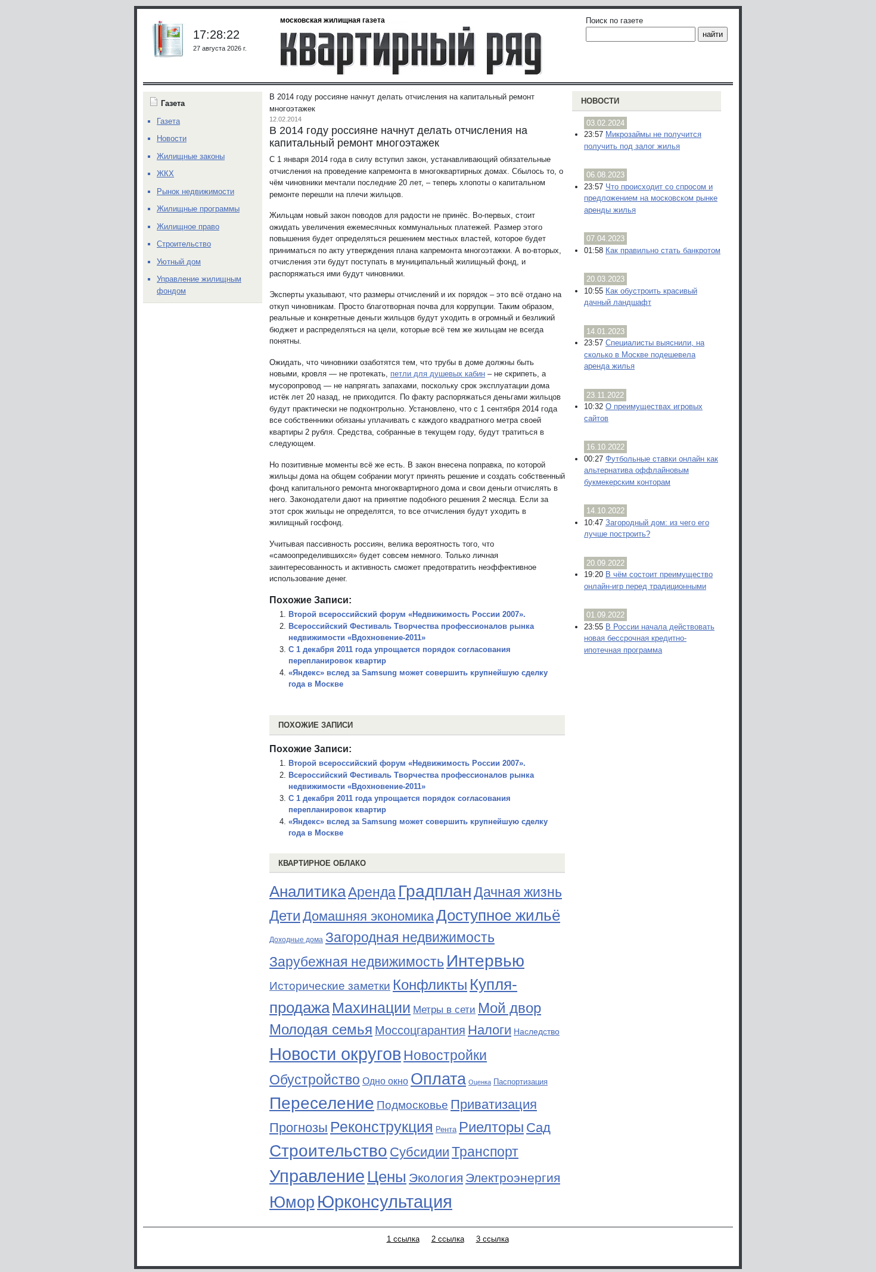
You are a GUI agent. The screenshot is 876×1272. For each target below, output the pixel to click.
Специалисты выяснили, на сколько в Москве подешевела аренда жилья (644, 354)
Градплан (434, 891)
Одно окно (385, 1081)
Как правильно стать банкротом (662, 250)
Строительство (328, 1150)
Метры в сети (444, 1009)
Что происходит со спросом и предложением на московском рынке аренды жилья (650, 198)
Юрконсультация (384, 1201)
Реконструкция (381, 1126)
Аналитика (307, 891)
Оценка (479, 1082)
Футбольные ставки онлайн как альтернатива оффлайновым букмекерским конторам (651, 470)
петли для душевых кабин (437, 373)
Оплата (438, 1079)
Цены (386, 1177)
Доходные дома (296, 940)
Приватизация (494, 1105)
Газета (168, 121)
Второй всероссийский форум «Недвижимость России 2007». (407, 614)
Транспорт (485, 1151)
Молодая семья (320, 1029)
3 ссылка (492, 1238)
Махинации (371, 1008)
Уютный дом (179, 261)
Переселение (321, 1103)
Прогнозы (298, 1128)
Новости (600, 100)
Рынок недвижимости (195, 191)
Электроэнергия (512, 1178)
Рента (446, 1129)
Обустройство (314, 1079)
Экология (436, 1177)
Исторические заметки (329, 986)
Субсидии (419, 1152)
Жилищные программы (198, 208)
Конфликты (430, 985)
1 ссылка (403, 1238)
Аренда (372, 892)
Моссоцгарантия (420, 1030)
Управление (317, 1176)
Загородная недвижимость (410, 937)
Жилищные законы (191, 156)
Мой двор (509, 1008)
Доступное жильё (498, 915)
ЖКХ (165, 173)
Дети (284, 916)
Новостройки (445, 1055)
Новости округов (335, 1054)
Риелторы (491, 1127)
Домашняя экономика (368, 916)
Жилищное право (188, 226)
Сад (538, 1127)
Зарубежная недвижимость (356, 961)
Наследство (537, 1031)
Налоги (489, 1029)
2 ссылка (447, 1238)
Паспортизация (520, 1081)
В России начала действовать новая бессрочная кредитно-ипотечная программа (649, 638)
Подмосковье (412, 1105)
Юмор (292, 1202)
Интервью (485, 960)
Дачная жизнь (518, 892)
